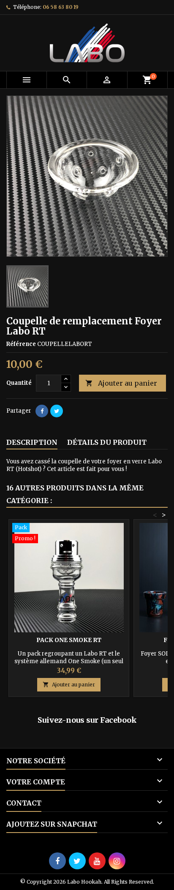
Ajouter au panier (121, 383)
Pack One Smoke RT (68, 640)
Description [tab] (31, 442)
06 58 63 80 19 (61, 7)
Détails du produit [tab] (107, 442)
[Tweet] (56, 411)
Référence (21, 344)
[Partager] (41, 411)
